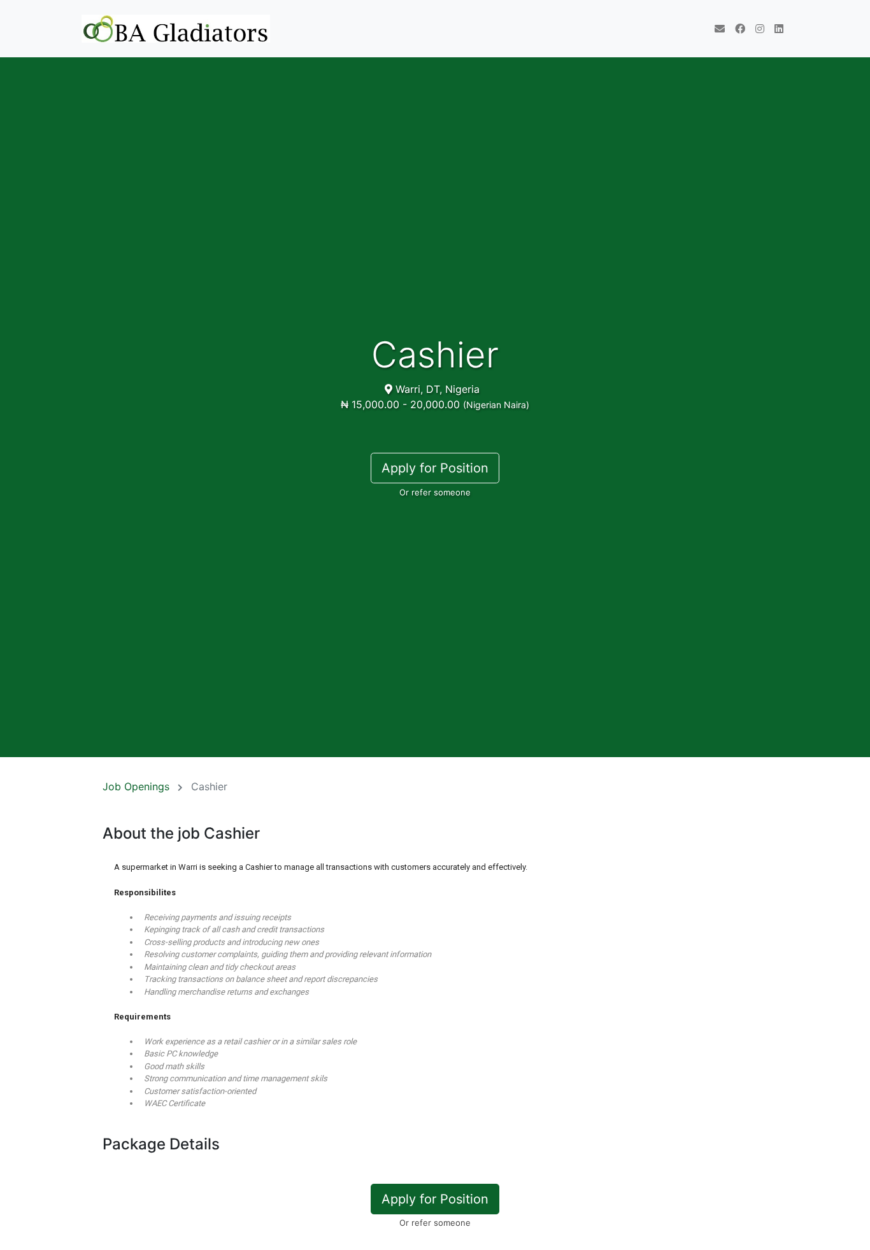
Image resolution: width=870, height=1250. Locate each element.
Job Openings (136, 786)
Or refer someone (435, 492)
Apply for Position (435, 468)
